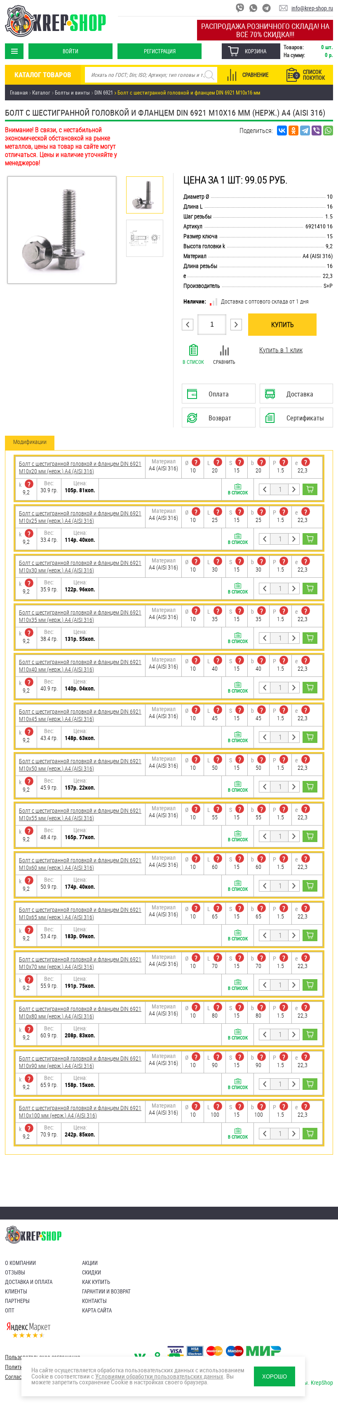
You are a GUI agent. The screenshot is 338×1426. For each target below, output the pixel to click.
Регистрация (160, 51)
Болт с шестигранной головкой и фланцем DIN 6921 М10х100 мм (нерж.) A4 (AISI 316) (80, 1111)
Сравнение (255, 74)
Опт (9, 1310)
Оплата (215, 396)
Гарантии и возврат (106, 1291)
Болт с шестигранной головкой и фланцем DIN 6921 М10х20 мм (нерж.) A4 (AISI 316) (80, 467)
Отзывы (15, 1272)
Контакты (94, 1301)
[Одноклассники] (293, 130)
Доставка (295, 396)
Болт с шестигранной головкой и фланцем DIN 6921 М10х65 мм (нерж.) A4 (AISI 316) (80, 913)
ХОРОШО (274, 1377)
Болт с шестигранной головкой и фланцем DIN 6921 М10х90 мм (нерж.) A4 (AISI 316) (80, 1062)
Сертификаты (296, 420)
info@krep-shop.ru (312, 8)
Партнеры (17, 1301)
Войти (70, 51)
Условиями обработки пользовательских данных (159, 1376)
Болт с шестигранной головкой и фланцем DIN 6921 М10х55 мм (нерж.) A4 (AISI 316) (80, 814)
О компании (20, 1263)
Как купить (96, 1282)
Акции (90, 1263)
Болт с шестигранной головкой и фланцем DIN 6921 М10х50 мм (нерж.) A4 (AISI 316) (80, 764)
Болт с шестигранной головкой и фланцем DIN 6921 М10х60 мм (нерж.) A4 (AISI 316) (80, 863)
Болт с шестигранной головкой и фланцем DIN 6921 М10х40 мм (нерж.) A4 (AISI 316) (80, 665)
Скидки (91, 1272)
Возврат (218, 420)
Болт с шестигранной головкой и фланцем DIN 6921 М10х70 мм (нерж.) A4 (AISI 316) (80, 962)
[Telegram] (305, 130)
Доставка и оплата (28, 1282)
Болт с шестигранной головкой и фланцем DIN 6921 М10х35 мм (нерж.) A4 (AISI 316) (80, 616)
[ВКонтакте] (282, 130)
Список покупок (310, 74)
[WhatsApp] (328, 130)
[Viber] (317, 130)
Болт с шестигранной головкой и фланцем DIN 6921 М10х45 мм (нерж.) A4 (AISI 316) (80, 715)
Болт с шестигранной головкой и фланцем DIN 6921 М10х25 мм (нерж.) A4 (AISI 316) (80, 516)
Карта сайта (97, 1310)
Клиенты (16, 1291)
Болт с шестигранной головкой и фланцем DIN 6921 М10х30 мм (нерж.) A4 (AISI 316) (80, 566)
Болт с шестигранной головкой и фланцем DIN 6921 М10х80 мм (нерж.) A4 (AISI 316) (80, 1012)
